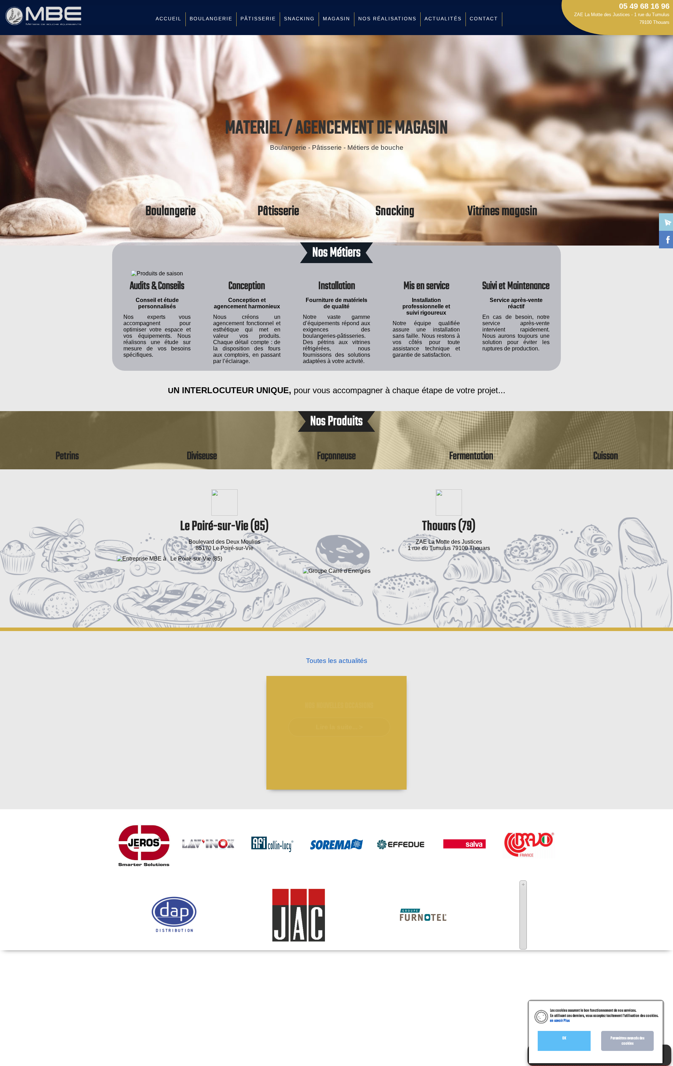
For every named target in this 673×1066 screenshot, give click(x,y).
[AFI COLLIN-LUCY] (272, 867)
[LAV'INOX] (208, 847)
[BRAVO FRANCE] (529, 855)
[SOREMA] (336, 867)
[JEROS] (144, 867)
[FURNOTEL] (423, 921)
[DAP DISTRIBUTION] (174, 932)
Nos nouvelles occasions (339, 706)
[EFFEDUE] (400, 849)
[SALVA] (465, 861)
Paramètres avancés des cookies (627, 1040)
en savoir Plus (560, 1021)
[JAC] (298, 938)
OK (564, 1038)
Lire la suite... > (339, 727)
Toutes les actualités (336, 660)
